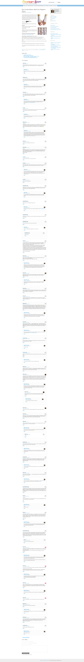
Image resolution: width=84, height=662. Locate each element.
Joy (23, 156)
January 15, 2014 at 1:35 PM (27, 479)
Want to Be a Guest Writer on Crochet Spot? (55, 38)
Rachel (25, 69)
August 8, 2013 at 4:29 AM (27, 434)
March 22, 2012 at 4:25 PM (26, 201)
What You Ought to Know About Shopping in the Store (56, 35)
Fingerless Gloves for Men (27, 54)
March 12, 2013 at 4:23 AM (26, 374)
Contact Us (41, 660)
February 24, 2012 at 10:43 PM (26, 163)
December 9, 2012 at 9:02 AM (26, 322)
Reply (24, 73)
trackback (23, 50)
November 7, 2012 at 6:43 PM (27, 280)
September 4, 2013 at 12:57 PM (26, 442)
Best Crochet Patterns (53, 16)
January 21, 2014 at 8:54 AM (27, 522)
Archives (51, 5)
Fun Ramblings (53, 18)
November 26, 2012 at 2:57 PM (26, 296)
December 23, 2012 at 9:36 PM (26, 338)
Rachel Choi (25, 262)
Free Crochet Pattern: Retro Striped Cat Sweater (56, 42)
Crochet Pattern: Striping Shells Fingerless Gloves (30, 57)
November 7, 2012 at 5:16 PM (26, 273)
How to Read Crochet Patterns (31, 102)
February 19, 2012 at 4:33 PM (26, 157)
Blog (24, 5)
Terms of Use (48, 660)
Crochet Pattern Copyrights (54, 33)
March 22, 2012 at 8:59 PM (26, 207)
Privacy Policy (44, 660)
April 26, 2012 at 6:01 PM (27, 233)
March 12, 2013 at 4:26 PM (26, 408)
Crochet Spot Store (30, 5)
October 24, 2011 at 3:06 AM (26, 141)
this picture (40, 481)
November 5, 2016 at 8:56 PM (26, 617)
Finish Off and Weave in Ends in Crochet (56, 29)
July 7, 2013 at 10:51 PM (25, 414)
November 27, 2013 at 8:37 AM (27, 465)
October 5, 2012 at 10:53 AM (26, 256)
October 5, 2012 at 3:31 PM (27, 263)
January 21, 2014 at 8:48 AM (27, 540)
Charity (47, 5)
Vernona (24, 352)
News (52, 19)
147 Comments (29, 12)
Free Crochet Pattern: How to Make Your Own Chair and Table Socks (56, 46)
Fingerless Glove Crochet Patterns (28, 55)
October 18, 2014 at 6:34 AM (26, 547)
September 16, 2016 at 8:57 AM (26, 604)
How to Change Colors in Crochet (55, 28)
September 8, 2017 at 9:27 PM (27, 631)
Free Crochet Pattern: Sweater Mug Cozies (55, 49)
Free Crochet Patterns (53, 17)
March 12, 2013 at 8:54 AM (26, 384)
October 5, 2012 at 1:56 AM (26, 241)
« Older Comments (25, 637)
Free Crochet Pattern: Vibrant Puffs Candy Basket (55, 44)
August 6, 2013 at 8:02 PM (26, 428)
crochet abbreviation (29, 34)
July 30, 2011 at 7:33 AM (25, 108)
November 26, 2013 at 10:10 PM (26, 457)
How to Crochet (53, 25)
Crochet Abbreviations (53, 27)
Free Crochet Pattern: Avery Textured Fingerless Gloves (31, 56)
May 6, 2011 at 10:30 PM (25, 63)
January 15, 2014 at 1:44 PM (26, 487)
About (55, 5)
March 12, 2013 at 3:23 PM (28, 399)
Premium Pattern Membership (39, 5)
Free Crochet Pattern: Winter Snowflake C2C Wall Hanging (56, 47)
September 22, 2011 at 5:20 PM (26, 122)
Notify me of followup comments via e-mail (27, 654)
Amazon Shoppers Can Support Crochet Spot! (56, 36)
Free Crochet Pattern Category (33, 332)
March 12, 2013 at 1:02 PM (27, 392)
